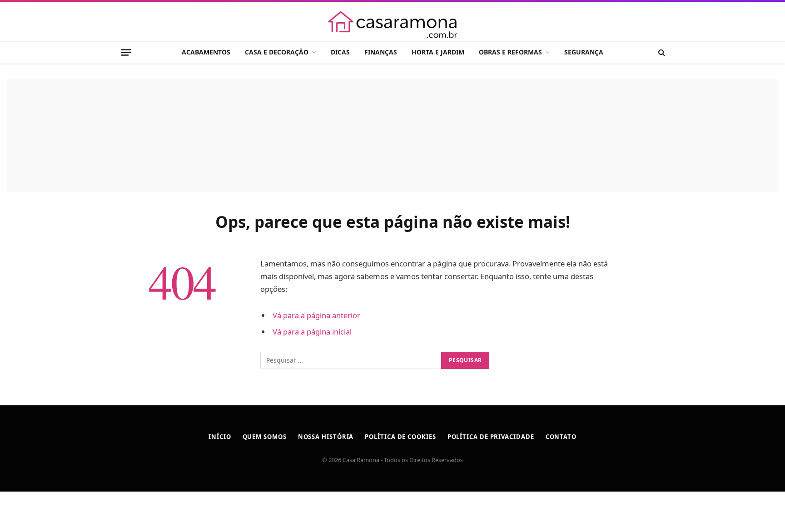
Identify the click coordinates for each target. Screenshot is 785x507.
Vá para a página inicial (312, 331)
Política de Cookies (400, 437)
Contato (561, 437)
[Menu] (126, 52)
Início (220, 437)
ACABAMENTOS (206, 52)
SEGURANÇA (583, 52)
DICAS (340, 52)
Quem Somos (265, 437)
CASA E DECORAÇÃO (276, 52)
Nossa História (326, 437)
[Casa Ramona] (392, 24)
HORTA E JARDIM (438, 52)
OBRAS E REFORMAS (510, 52)
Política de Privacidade (490, 437)
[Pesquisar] (660, 52)
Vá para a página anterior (316, 315)
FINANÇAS (380, 52)
